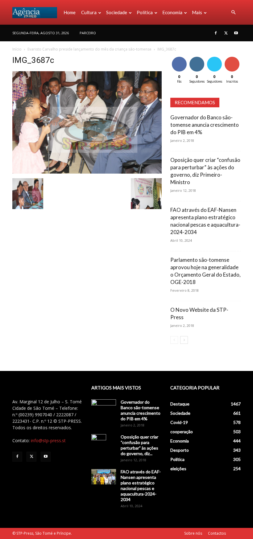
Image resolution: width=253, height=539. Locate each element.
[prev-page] (174, 340)
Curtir (179, 58)
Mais (197, 12)
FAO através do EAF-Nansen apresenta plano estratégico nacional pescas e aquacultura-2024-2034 (141, 485)
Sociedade (116, 12)
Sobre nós (193, 533)
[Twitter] (225, 33)
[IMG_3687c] (87, 172)
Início (17, 49)
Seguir (196, 58)
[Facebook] (215, 33)
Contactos (217, 533)
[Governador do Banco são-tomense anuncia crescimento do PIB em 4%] (103, 408)
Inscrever (232, 58)
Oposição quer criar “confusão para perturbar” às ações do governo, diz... (139, 445)
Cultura (89, 12)
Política (145, 12)
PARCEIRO (88, 33)
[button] (233, 12)
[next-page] (184, 340)
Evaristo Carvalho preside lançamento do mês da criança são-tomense (89, 49)
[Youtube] (236, 33)
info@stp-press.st (48, 440)
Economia (172, 12)
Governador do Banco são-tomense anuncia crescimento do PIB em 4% (204, 124)
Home (70, 12)
